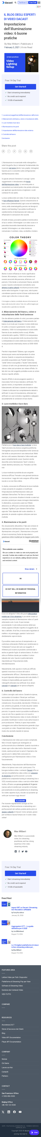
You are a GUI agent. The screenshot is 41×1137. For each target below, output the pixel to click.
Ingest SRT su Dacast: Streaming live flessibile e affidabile (24, 909)
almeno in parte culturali (10, 288)
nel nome (12, 168)
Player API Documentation (11, 1042)
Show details (29, 569)
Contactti (5, 1072)
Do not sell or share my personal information (20, 591)
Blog (3, 1033)
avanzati (13, 686)
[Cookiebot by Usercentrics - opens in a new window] (29, 541)
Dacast (29, 770)
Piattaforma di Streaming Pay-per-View (16, 982)
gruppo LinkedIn (8, 812)
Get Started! (20, 86)
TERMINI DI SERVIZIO (32, 1126)
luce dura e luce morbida (22, 445)
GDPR (3, 1126)
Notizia (4, 1059)
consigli (4, 686)
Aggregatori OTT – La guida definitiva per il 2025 (22, 927)
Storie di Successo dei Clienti (12, 1029)
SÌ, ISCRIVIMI (20, 800)
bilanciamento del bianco (12, 321)
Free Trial (32, 2)
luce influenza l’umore (11, 201)
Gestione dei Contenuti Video (12, 990)
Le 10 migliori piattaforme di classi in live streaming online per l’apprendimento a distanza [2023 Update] (24, 946)
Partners (5, 1076)
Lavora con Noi (7, 1067)
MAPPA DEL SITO (21, 1127)
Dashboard (23, 2)
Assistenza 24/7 (8, 1025)
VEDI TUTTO (6, 994)
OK (20, 579)
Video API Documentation (11, 1037)
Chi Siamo (5, 1063)
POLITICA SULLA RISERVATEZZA (15, 1126)
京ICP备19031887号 (20, 1134)
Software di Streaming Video (12, 986)
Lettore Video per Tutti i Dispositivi (14, 977)
